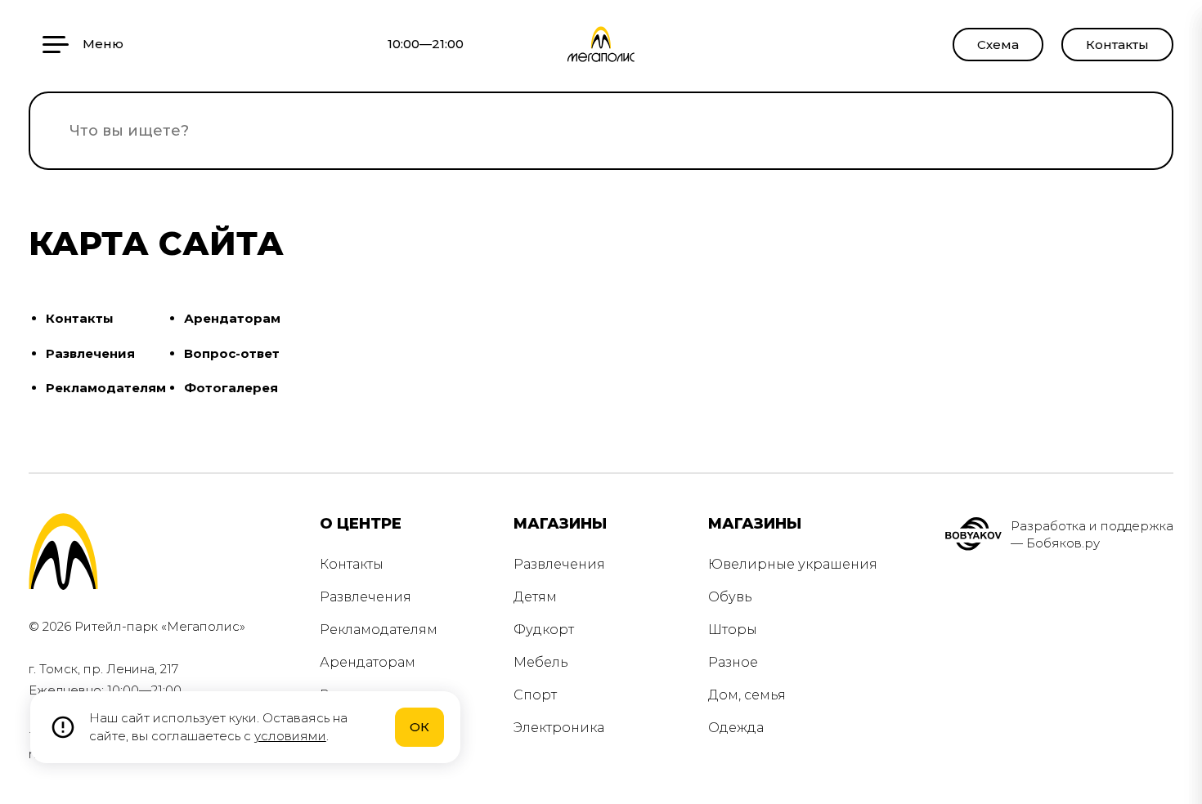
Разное (733, 662)
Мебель (541, 662)
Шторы (732, 629)
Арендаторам (232, 318)
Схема (998, 44)
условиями (290, 736)
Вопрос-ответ (232, 353)
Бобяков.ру (1063, 543)
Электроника (559, 727)
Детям (535, 597)
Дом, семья (747, 695)
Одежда (736, 727)
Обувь (730, 597)
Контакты (1117, 44)
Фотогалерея (231, 387)
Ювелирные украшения (792, 564)
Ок (419, 727)
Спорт (535, 695)
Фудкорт (544, 629)
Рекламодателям (106, 387)
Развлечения (90, 353)
